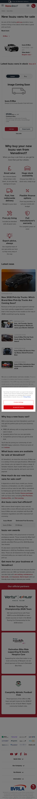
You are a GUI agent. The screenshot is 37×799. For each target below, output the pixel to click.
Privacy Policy (27, 397)
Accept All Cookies (18, 407)
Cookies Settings (18, 402)
